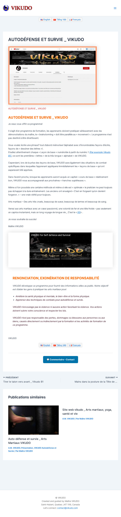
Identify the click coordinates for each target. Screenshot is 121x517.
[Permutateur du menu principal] (115, 8)
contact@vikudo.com (67, 508)
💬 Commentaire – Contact (61, 359)
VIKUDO (21, 8)
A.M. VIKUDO (14, 448)
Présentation (27, 448)
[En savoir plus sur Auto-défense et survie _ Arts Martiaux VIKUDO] (33, 420)
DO (79, 212)
